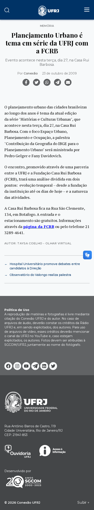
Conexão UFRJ (28, 503)
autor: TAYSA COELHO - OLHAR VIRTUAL (37, 243)
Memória (47, 25)
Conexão (31, 73)
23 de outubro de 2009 (59, 73)
